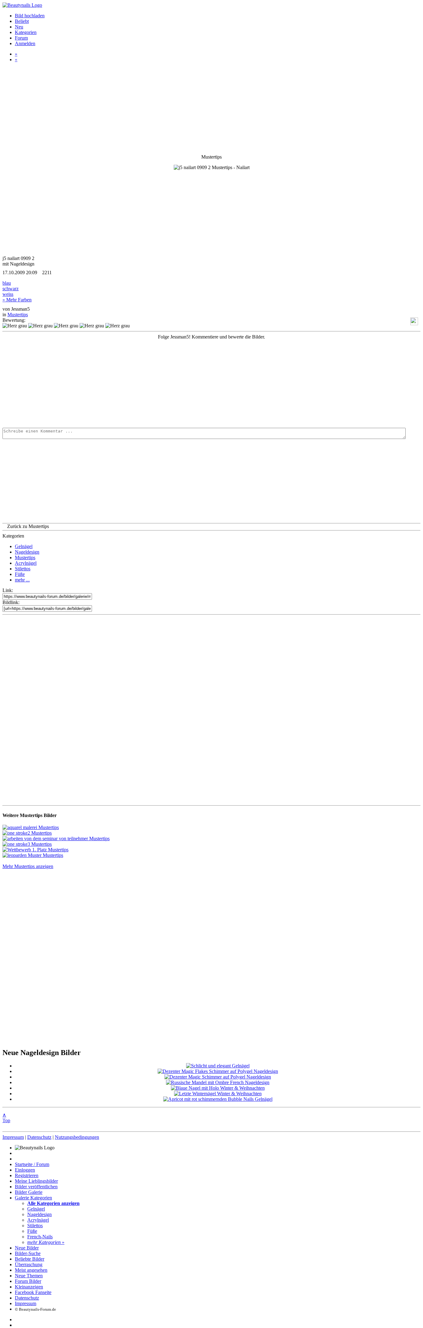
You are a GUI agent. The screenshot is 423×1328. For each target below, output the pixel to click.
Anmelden (25, 43)
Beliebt (22, 21)
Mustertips (17, 314)
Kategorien (26, 32)
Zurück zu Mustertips (28, 526)
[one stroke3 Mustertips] (27, 844)
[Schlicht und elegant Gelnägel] (218, 1065)
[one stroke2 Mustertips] (27, 833)
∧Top (6, 1117)
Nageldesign (27, 552)
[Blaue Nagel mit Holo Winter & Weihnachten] (218, 1088)
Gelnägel (24, 546)
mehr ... (22, 579)
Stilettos (22, 568)
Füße (20, 574)
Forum (21, 37)
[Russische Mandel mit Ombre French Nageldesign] (217, 1082)
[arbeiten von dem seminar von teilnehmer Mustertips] (56, 838)
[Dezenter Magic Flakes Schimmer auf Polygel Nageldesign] (218, 1071)
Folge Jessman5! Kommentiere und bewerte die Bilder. (211, 336)
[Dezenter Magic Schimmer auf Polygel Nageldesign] (217, 1076)
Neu (19, 26)
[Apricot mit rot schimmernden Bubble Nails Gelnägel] (218, 1099)
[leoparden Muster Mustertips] (32, 855)
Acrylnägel (26, 563)
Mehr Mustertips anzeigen (27, 866)
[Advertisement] (188, 383)
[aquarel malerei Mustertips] (30, 827)
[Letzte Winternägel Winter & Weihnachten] (218, 1093)
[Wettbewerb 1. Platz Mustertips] (35, 849)
